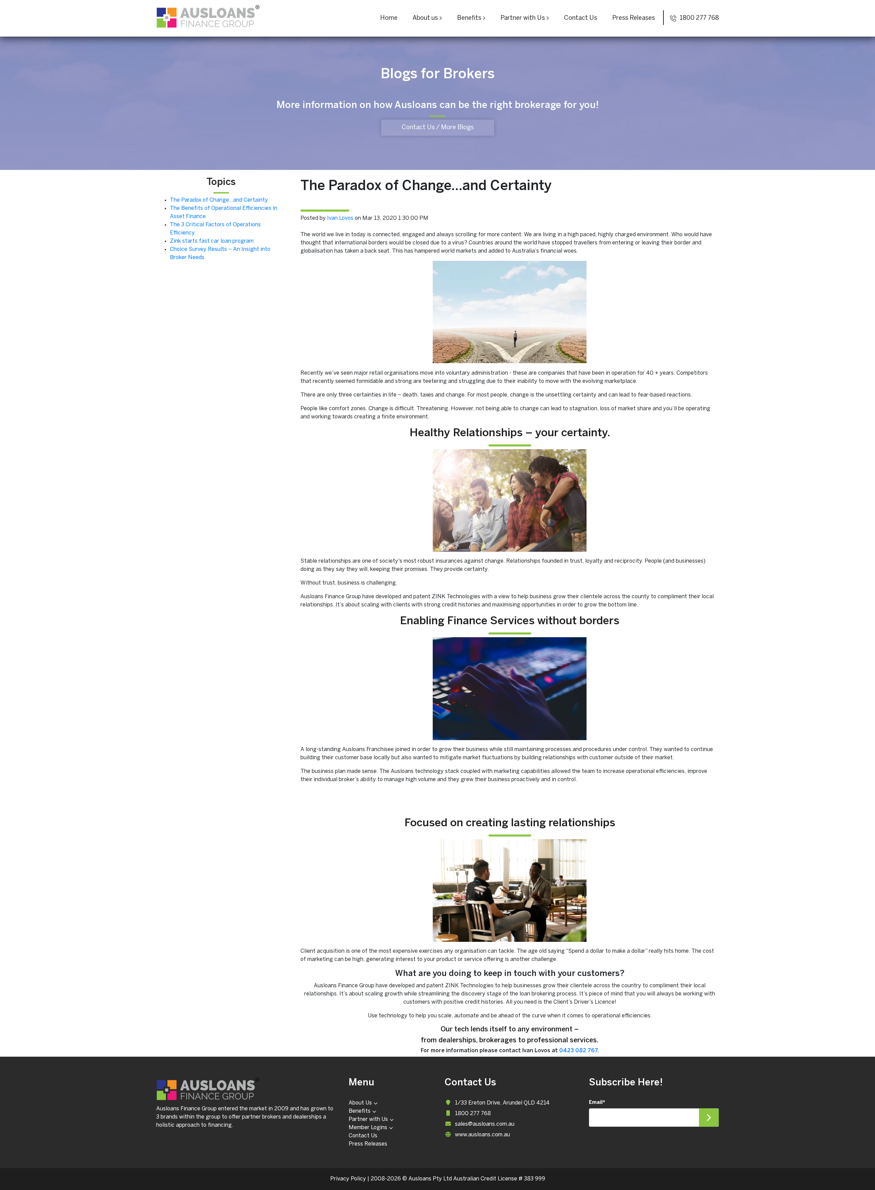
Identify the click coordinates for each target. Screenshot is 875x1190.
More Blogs (457, 128)
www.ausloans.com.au (482, 1134)
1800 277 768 (698, 18)
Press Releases (633, 18)
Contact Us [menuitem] (363, 1135)
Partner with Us (522, 18)
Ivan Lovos (340, 218)
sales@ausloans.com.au (484, 1124)
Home (389, 18)
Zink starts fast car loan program (212, 241)
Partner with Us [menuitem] (368, 1119)
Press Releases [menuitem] (368, 1144)
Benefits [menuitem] (360, 1111)
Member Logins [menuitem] (368, 1127)
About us (425, 18)
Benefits (469, 18)
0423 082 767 (578, 1050)
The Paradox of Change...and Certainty (219, 200)
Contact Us (580, 18)
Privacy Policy (348, 1178)
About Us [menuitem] (360, 1103)
